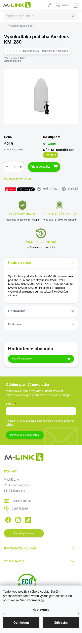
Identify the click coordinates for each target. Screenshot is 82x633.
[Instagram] (17, 519)
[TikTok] (27, 519)
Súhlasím (61, 622)
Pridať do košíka (40, 166)
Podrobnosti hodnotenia (55, 50)
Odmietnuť (21, 622)
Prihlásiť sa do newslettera (25, 435)
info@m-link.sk (21, 500)
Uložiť (12, 189)
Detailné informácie (17, 178)
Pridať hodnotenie (22, 358)
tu (42, 600)
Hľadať (73, 15)
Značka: (12, 61)
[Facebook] (7, 519)
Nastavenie (41, 610)
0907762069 (20, 508)
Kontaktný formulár (24, 533)
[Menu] (77, 5)
